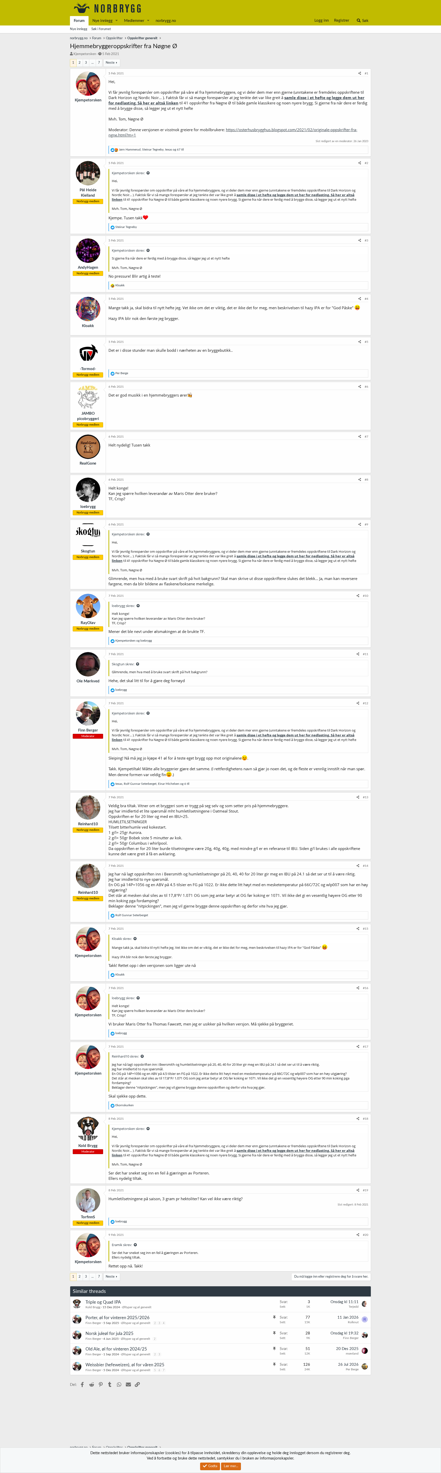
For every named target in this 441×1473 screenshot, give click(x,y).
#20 (365, 1234)
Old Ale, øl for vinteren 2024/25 (116, 1349)
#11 (365, 654)
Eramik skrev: (122, 1244)
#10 (365, 595)
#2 (366, 163)
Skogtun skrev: (123, 664)
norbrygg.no (166, 21)
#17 (365, 1046)
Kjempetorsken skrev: (128, 173)
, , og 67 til (151, 149)
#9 (366, 524)
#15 (365, 928)
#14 (365, 865)
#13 (365, 797)
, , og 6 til (152, 783)
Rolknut (353, 1322)
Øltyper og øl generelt (136, 1307)
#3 (366, 240)
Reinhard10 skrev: (125, 1056)
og (133, 640)
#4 (366, 298)
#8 (366, 479)
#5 (366, 341)
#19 (365, 1190)
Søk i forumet (101, 29)
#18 (365, 1118)
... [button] (92, 62)
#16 (365, 988)
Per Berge (352, 1369)
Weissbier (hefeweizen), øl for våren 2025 (124, 1365)
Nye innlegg (102, 21)
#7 (366, 436)
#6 (366, 386)
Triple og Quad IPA (103, 1302)
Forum (79, 21)
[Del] (360, 73)
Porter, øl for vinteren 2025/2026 (117, 1318)
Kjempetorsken (85, 54)
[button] (116, 20)
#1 (366, 73)
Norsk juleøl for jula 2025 (109, 1333)
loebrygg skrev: (123, 605)
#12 (365, 703)
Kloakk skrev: (122, 938)
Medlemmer (134, 21)
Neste (110, 62)
